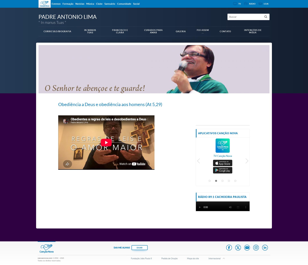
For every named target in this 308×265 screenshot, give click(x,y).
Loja (266, 4)
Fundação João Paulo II (141, 258)
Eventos (56, 3)
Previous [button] (199, 162)
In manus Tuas (90, 31)
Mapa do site (193, 258)
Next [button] (247, 162)
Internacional (215, 258)
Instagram (256, 248)
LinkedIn (265, 248)
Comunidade (124, 3)
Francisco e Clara (120, 31)
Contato (225, 31)
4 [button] (229, 181)
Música (90, 3)
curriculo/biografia (57, 31)
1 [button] (209, 181)
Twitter (238, 248)
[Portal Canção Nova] (44, 4)
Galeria (181, 31)
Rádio (252, 4)
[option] (222, 150)
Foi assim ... (203, 31)
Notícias (79, 3)
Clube (99, 3)
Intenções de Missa (252, 31)
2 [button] (216, 181)
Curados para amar (153, 31)
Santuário (109, 3)
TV (239, 4)
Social (136, 3)
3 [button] (222, 181)
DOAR (139, 248)
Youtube (247, 248)
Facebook (229, 248)
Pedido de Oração (169, 258)
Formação (68, 3)
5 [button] (235, 181)
